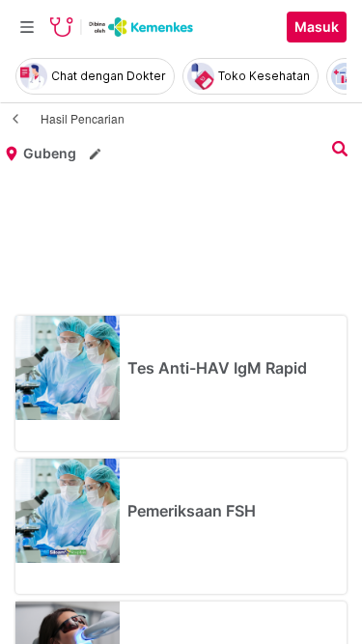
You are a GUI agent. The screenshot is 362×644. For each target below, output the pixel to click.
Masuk (316, 27)
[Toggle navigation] (27, 27)
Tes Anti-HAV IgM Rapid (217, 368)
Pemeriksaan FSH (191, 510)
